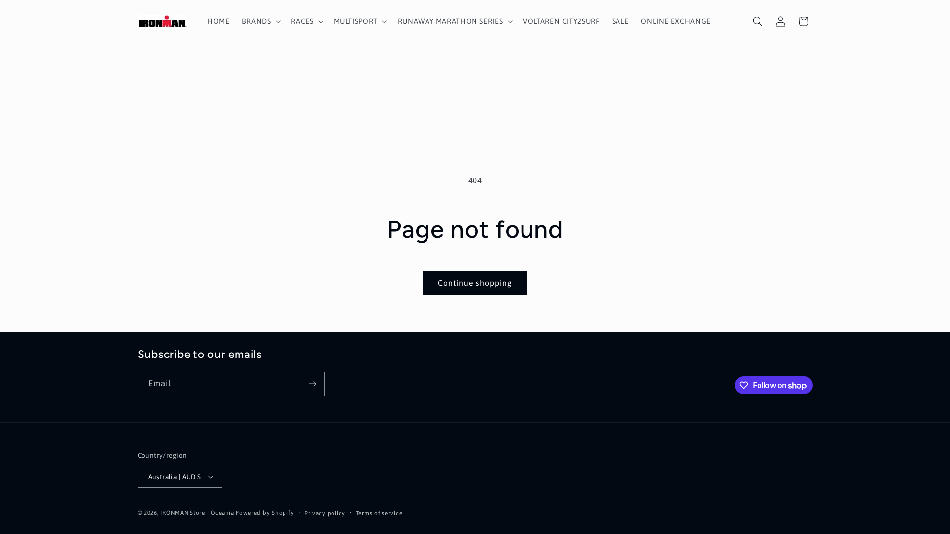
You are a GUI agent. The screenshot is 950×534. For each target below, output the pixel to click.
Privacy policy (324, 513)
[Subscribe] (312, 384)
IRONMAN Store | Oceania (197, 512)
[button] (260, 21)
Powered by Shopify (265, 512)
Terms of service (379, 513)
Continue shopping (475, 282)
